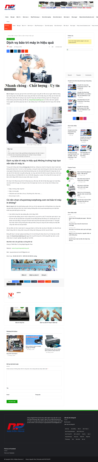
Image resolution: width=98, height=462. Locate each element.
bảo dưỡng (73, 428)
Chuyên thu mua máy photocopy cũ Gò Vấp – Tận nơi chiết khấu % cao (83, 108)
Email (8, 394)
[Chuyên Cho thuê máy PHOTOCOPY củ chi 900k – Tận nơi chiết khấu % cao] (72, 94)
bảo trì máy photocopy (70, 431)
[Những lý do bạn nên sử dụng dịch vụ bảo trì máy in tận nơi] (53, 341)
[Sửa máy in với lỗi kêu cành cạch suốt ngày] (72, 188)
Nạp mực (88, 436)
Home (6, 17)
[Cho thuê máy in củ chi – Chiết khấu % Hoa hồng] (72, 102)
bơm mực (67, 428)
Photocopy (67, 439)
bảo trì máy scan (80, 431)
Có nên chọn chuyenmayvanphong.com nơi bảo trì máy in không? (25, 154)
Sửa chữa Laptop (46, 17)
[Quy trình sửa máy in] (15, 343)
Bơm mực (25, 17)
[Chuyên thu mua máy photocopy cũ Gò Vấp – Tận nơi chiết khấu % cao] (72, 108)
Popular (78, 75)
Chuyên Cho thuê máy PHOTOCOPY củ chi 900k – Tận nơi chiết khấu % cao (84, 94)
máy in (44, 275)
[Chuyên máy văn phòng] (10, 7)
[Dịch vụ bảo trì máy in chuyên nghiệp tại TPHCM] (34, 340)
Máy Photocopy (35, 17)
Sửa (73, 439)
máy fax (83, 434)
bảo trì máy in (86, 428)
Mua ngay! (74, 17)
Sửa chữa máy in (57, 17)
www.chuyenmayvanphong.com (20, 248)
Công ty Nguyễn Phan (31, 459)
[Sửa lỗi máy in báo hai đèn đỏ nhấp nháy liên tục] (72, 202)
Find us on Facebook (9, 453)
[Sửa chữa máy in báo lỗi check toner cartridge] (72, 181)
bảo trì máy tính (68, 434)
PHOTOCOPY (47, 459)
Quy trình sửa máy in (12, 353)
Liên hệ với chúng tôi (69, 424)
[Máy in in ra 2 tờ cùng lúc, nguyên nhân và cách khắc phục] (72, 194)
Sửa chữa (78, 439)
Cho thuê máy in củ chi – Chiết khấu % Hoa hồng (85, 154)
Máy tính (82, 436)
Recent (70, 75)
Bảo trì (18, 17)
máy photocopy (68, 436)
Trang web (37, 394)
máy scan (76, 436)
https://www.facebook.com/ (86, 17)
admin (10, 46)
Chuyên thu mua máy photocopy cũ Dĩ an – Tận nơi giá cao (83, 86)
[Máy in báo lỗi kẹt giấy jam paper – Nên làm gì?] (72, 174)
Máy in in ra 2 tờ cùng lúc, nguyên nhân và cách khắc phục (84, 194)
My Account (67, 422)
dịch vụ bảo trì (34, 275)
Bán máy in (67, 17)
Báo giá (12, 17)
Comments (88, 75)
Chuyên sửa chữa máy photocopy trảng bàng (79, 80)
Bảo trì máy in (15, 35)
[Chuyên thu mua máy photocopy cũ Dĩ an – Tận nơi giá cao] (72, 87)
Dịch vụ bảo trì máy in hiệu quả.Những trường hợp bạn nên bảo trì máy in (26, 153)
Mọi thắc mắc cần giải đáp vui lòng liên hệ (21, 156)
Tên (7, 388)
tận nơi (83, 439)
